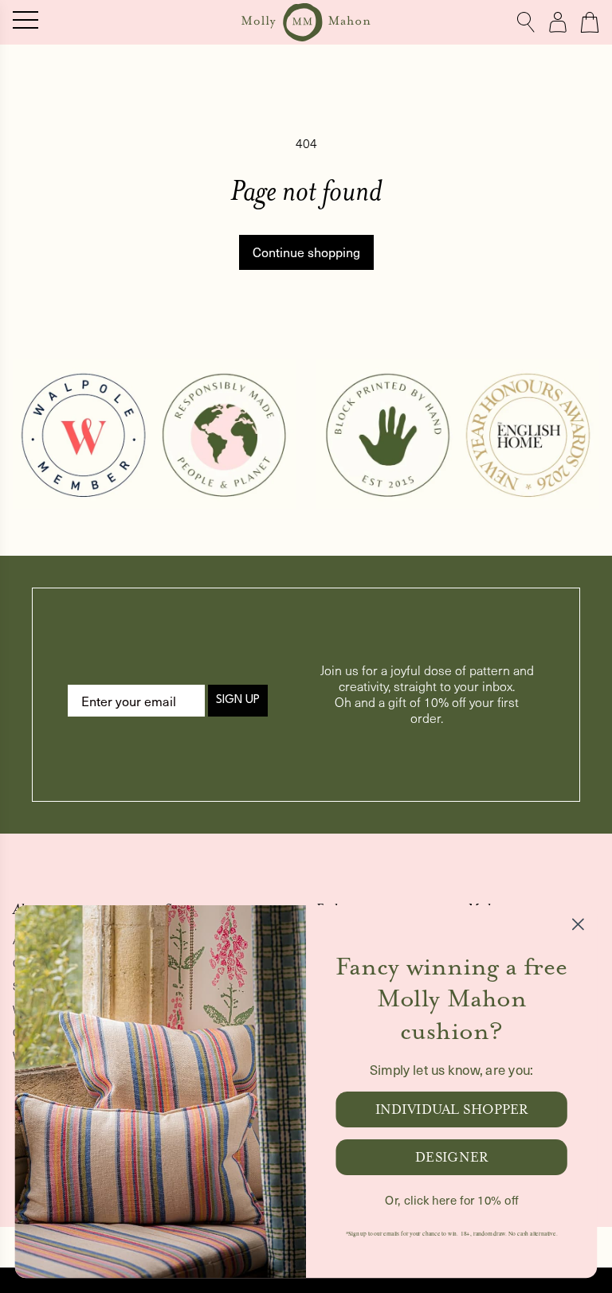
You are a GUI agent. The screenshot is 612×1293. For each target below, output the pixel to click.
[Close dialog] (578, 924)
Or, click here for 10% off (451, 1200)
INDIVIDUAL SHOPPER (451, 1109)
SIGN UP (238, 700)
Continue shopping (306, 252)
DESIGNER (451, 1157)
